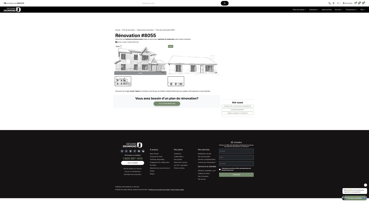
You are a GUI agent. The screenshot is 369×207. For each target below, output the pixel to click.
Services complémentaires (206, 159)
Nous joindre (133, 163)
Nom (221, 157)
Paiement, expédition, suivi (207, 170)
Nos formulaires (203, 176)
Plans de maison (298, 10)
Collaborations (178, 156)
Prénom (222, 151)
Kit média (153, 165)
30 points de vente (156, 156)
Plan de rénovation (128, 30)
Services (338, 10)
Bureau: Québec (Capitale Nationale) (128, 42)
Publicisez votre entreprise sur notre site (127, 186)
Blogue (152, 174)
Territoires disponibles (157, 159)
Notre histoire (154, 154)
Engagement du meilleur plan (159, 162)
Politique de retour (204, 173)
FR (338, 3)
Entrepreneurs (351, 10)
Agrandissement (237, 110)
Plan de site (202, 179)
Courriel (222, 163)
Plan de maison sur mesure (133, 169)
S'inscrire (236, 174)
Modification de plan (204, 154)
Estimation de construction (132, 174)
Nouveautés (178, 159)
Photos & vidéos (179, 168)
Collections (313, 10)
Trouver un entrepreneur (132, 171)
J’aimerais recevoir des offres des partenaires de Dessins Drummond (236, 169)
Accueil (117, 30)
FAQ (361, 10)
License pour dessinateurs (207, 162)
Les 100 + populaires (181, 165)
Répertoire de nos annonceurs (160, 168)
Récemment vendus (180, 162)
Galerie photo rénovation (145, 30)
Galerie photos (327, 10)
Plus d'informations (167, 103)
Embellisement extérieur (237, 113)
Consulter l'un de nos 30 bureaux (237, 106)
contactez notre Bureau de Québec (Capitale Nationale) (160, 91)
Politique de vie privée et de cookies (159, 189)
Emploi (152, 171)
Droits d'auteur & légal (177, 189)
